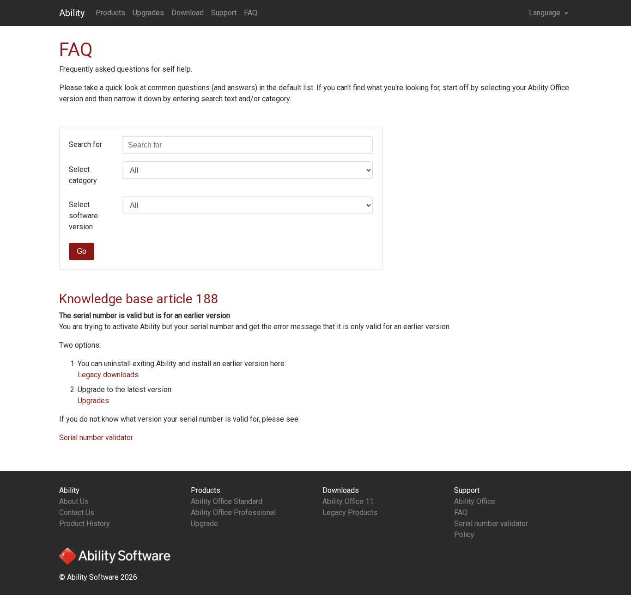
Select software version (83, 215)
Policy (464, 534)
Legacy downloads (108, 374)
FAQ (250, 12)
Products (110, 12)
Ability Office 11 (348, 501)
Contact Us (76, 512)
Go (81, 251)
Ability (72, 12)
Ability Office (474, 501)
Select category (83, 175)
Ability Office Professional (233, 512)
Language (545, 12)
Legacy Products (349, 512)
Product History (84, 523)
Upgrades (148, 12)
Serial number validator (96, 437)
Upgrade (204, 523)
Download (187, 12)
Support (224, 12)
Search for (85, 144)
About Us (74, 501)
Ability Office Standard (226, 501)
